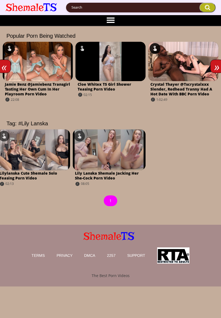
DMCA (89, 255)
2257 (111, 255)
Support (136, 255)
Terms (38, 255)
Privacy (64, 255)
